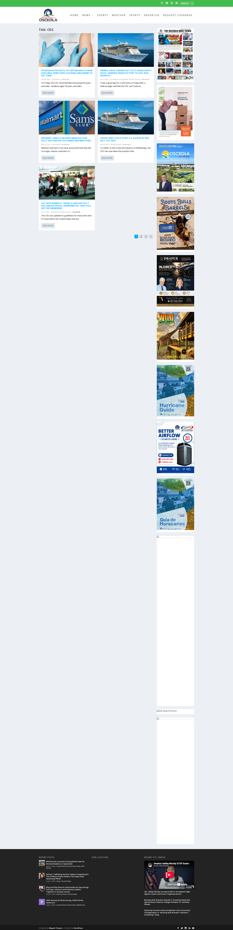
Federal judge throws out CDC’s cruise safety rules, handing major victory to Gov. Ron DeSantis (125, 73)
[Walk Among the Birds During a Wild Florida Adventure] (42, 902)
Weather (119, 15)
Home (74, 15)
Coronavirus (56, 79)
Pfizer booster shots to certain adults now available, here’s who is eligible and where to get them (66, 73)
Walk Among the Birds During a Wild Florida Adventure (64, 901)
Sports (134, 15)
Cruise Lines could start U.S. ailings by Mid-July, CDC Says (125, 139)
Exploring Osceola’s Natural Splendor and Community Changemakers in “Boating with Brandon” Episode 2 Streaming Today (167, 912)
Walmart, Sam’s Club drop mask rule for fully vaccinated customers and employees (66, 139)
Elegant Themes (55, 928)
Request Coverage (177, 15)
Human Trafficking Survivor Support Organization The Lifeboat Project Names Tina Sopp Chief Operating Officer (67, 876)
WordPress (78, 928)
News (86, 15)
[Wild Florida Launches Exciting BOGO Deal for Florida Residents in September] (42, 863)
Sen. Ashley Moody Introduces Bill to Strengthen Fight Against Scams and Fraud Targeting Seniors (167, 893)
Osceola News (66, 881)
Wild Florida (81, 905)
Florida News (123, 79)
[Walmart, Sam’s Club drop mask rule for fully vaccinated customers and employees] (67, 117)
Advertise (152, 15)
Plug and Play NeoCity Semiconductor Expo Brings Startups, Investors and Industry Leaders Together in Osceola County (67, 889)
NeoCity (59, 894)
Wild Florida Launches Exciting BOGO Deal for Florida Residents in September (65, 862)
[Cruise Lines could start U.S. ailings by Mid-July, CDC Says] (126, 117)
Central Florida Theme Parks (66, 866)
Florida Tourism (65, 212)
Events (102, 15)
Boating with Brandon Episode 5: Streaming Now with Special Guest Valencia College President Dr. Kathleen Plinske (167, 902)
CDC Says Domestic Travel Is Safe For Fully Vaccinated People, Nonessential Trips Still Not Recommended (66, 206)
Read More (48, 93)
